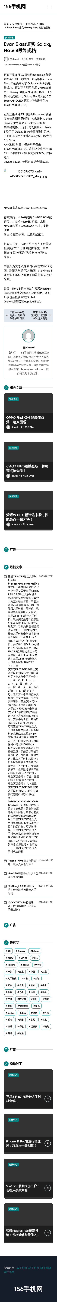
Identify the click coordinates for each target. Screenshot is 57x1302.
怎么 (21, 992)
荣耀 (10, 1026)
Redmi (25, 964)
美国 (21, 1019)
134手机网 (33, 1267)
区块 (10, 985)
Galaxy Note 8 (14, 64)
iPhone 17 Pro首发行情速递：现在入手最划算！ (22, 862)
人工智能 (12, 978)
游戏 (35, 1012)
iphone (35, 951)
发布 (33, 985)
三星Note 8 (28, 64)
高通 (10, 1033)
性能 (33, 992)
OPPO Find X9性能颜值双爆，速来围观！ (25, 419)
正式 (23, 1012)
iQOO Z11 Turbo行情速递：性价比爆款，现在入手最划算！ (22, 906)
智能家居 (23, 1005)
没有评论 (40, 59)
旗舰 (46, 999)
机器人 (11, 1012)
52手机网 (21, 1267)
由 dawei (14, 59)
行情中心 (13, 1075)
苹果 (44, 1019)
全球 (37, 978)
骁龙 (46, 1026)
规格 (38, 64)
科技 (46, 1012)
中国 (33, 971)
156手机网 (15, 6)
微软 (10, 992)
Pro (36, 957)
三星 (21, 971)
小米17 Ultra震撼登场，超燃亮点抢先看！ (27, 468)
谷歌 (21, 1026)
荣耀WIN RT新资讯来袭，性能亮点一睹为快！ (27, 517)
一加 (10, 971)
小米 (44, 985)
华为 (21, 985)
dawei (30, 347)
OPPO (24, 957)
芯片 (33, 1019)
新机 (35, 999)
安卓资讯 (9, 37)
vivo (38, 964)
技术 (10, 999)
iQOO (10, 957)
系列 (10, 1019)
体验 (26, 978)
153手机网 (45, 1267)
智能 (10, 1005)
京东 (44, 971)
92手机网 (9, 1271)
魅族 (21, 1033)
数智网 (22, 999)
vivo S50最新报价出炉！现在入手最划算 (23, 875)
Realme (11, 964)
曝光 (37, 1005)
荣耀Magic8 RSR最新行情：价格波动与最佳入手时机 (22, 889)
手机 (44, 992)
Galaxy (21, 951)
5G (9, 951)
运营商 (34, 1026)
